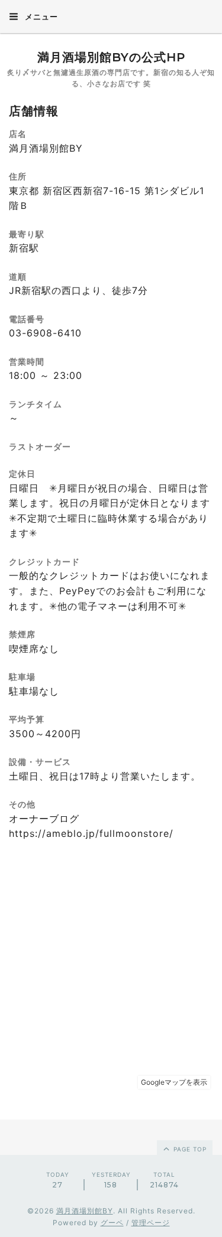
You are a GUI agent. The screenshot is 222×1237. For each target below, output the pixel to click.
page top (189, 1149)
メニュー (40, 16)
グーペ (112, 1222)
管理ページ (150, 1222)
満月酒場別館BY (84, 1210)
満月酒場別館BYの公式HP (111, 57)
